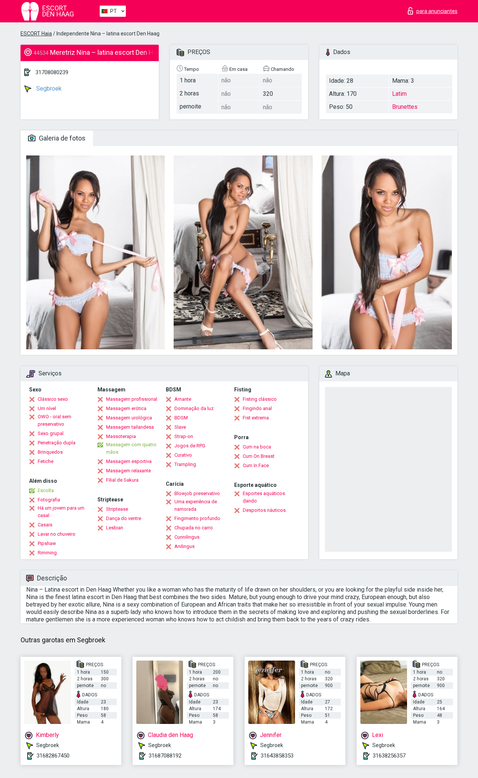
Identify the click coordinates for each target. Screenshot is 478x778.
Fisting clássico (260, 399)
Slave (180, 427)
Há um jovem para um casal (61, 511)
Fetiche (45, 461)
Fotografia (49, 500)
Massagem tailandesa (130, 427)
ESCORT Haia (36, 34)
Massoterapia (121, 436)
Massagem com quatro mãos (131, 448)
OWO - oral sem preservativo (54, 420)
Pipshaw (47, 543)
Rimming (47, 552)
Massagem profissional (131, 399)
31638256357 (389, 755)
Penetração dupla (56, 442)
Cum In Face (256, 465)
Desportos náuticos (264, 510)
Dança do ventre (123, 518)
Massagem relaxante (128, 470)
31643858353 (277, 755)
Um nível (47, 408)
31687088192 (165, 755)
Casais (45, 524)
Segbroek (48, 88)
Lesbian (114, 527)
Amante (182, 399)
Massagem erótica (126, 408)
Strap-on (183, 436)
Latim (399, 93)
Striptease (117, 509)
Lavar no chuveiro (56, 534)
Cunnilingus (186, 537)
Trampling (185, 464)
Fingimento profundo (197, 518)
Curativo (183, 455)
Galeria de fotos (61, 138)
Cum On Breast (258, 456)
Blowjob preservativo (197, 493)
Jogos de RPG (189, 445)
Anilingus (184, 546)
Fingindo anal (257, 408)
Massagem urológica (129, 418)
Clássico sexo (53, 399)
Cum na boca (257, 447)
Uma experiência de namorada (195, 505)
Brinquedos (50, 452)
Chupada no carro (193, 527)
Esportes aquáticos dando (264, 497)
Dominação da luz (194, 408)
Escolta (46, 490)
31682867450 (53, 755)
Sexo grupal (50, 433)
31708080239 (51, 72)
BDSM (181, 418)
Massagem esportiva (129, 461)
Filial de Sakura (122, 480)
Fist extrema (256, 418)
